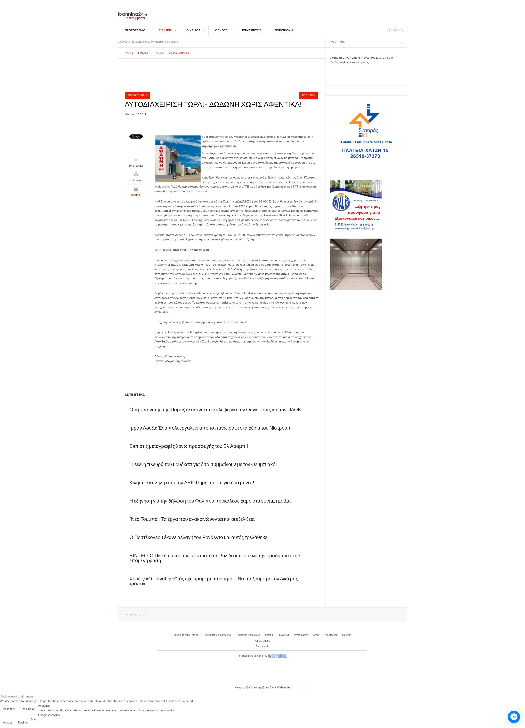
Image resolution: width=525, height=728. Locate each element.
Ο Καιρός (193, 30)
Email (137, 194)
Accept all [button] (9, 708)
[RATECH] (356, 288)
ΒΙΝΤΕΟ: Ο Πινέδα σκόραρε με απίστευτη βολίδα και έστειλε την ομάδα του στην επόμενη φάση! (214, 558)
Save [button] (34, 719)
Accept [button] (7, 722)
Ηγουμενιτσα (330, 635)
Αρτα (316, 635)
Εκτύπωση (136, 180)
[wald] (356, 230)
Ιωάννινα (284, 635)
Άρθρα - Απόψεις (179, 53)
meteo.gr (269, 635)
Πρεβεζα (346, 635)
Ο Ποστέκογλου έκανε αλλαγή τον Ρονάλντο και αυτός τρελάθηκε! (199, 537)
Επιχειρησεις (251, 30)
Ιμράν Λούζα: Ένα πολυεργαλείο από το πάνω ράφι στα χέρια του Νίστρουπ (210, 428)
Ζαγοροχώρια (300, 635)
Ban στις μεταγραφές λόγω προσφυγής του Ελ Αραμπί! (188, 446)
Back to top (138, 614)
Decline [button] (23, 722)
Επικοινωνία (262, 646)
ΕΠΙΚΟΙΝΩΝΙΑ (283, 30)
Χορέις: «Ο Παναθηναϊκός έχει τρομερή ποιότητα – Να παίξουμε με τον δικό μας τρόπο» (213, 581)
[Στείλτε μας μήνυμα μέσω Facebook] (514, 717)
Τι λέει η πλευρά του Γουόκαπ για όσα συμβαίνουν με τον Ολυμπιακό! (203, 464)
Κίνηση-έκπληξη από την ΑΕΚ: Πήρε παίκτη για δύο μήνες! (191, 483)
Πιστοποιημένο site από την (252, 655)
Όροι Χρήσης (262, 640)
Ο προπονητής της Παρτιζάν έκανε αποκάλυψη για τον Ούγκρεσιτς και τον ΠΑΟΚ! (216, 410)
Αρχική (129, 53)
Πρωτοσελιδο (135, 30)
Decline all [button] (28, 708)
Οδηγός (221, 30)
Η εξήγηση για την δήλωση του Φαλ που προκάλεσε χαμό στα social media (210, 501)
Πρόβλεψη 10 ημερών (248, 635)
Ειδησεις (165, 30)
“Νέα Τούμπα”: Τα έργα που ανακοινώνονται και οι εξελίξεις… (193, 519)
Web (280, 687)
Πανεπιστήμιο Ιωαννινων (217, 635)
